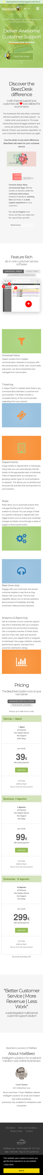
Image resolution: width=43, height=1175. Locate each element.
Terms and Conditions (27, 1128)
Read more (16, 225)
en (25, 8)
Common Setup (18, 176)
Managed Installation (21, 701)
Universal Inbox (13, 271)
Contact (29, 1131)
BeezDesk (27, 178)
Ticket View (32, 271)
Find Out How (21, 56)
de (29, 8)
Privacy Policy (16, 1131)
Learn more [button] (8, 1164)
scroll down (21, 65)
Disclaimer (10, 1128)
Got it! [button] (21, 1171)
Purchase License (21, 705)
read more (21, 770)
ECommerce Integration (21, 275)
